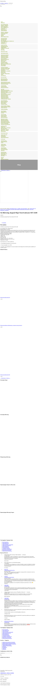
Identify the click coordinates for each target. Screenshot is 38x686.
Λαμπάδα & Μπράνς (4, 104)
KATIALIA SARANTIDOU (9, 621)
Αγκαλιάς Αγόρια (3, 85)
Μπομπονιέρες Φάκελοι (4, 96)
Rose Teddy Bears (3, 40)
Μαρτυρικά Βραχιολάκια (4, 120)
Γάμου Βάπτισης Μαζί (4, 149)
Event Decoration (4, 43)
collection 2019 (32, 208)
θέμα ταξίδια (27, 209)
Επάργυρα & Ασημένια (4, 67)
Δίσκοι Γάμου (3, 71)
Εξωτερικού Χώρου (4, 39)
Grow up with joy (3, 93)
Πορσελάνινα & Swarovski (5, 69)
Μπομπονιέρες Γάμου (4, 51)
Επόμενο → (8, 170)
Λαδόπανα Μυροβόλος (4, 109)
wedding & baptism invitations (7, 645)
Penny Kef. (6, 569)
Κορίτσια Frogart (3, 145)
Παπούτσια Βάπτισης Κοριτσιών (6, 83)
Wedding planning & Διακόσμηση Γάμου (8, 643)
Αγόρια (2, 158)
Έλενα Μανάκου (8, 209)
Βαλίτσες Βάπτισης (4, 102)
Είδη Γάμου (4, 646)
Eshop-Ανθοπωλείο (4, 30)
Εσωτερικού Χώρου (4, 38)
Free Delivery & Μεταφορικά (7, 549)
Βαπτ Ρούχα (3, 155)
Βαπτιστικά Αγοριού (4, 78)
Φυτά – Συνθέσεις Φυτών (5, 36)
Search (1, 4)
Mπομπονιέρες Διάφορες (4, 57)
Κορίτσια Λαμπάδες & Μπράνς (5, 106)
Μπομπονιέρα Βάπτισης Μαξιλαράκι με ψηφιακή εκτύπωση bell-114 (11, 325)
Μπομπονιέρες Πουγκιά (4, 95)
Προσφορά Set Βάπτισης (4, 159)
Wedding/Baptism (3, 47)
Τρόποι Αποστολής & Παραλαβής (7, 544)
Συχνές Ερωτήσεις (5, 629)
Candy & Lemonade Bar (4, 123)
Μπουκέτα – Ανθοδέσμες (4, 25)
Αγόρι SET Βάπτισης (4, 100)
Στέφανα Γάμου (3, 65)
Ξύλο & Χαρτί (3, 61)
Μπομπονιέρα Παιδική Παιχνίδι (5, 94)
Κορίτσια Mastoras (4, 148)
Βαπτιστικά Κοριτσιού (4, 79)
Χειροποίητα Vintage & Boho (5, 68)
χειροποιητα (6, 210)
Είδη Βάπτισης (3, 75)
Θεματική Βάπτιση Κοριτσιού (5, 122)
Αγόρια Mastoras (3, 147)
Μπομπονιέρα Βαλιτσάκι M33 (5, 374)
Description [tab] (4, 222)
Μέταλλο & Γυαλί (3, 60)
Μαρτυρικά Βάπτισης (4, 117)
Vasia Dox (6, 576)
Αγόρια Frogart (3, 144)
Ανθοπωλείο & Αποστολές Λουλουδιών (8, 642)
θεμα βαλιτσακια (22, 209)
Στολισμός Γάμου (3, 152)
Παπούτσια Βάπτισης (4, 80)
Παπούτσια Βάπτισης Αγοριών (5, 82)
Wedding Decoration (4, 45)
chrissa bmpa (6, 585)
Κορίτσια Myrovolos (4, 141)
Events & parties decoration (6, 644)
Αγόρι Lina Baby (3, 114)
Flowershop (3, 22)
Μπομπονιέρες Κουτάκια (4, 97)
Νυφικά (2, 74)
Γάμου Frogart (3, 135)
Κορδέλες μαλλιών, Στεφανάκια (5, 127)
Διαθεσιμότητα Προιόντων (6, 545)
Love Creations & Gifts (4, 24)
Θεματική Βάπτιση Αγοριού (5, 121)
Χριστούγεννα (3, 28)
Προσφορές (3, 150)
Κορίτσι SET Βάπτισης (4, 101)
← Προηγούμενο (3, 170)
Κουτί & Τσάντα (3, 103)
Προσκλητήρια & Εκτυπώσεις (7, 550)
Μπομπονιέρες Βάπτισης (4, 87)
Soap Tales (2, 89)
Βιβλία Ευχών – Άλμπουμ (4, 130)
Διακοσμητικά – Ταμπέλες (5, 129)
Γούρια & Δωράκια (4, 29)
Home (2, 21)
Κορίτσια (2, 157)
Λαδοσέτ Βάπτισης (4, 116)
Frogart (2, 142)
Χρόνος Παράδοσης (5, 546)
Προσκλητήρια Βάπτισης (4, 137)
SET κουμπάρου (3, 64)
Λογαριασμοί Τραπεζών (6, 548)
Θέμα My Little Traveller (15, 209)
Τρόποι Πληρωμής (5, 543)
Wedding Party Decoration (5, 48)
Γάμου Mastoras (3, 136)
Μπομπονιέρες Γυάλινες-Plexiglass (6, 92)
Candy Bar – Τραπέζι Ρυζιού (5, 73)
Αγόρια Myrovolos (3, 140)
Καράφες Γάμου (3, 72)
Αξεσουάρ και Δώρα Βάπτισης (5, 124)
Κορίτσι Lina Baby (4, 115)
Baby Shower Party (4, 128)
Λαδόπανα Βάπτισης (4, 107)
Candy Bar (4, 648)
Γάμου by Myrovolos (4, 134)
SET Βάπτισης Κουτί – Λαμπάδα (15, 208)
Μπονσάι (2, 35)
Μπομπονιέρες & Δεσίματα (6, 637)
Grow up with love (4, 58)
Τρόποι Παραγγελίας (5, 630)
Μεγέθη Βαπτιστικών (5, 547)
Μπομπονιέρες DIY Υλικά (5, 59)
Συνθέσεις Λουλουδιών (4, 26)
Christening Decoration (4, 46)
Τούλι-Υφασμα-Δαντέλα (4, 53)
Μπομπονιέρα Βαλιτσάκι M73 (5, 297)
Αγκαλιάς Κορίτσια (4, 86)
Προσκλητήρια (3, 131)
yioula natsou (6, 598)
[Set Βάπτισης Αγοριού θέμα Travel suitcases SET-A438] (14, 202)
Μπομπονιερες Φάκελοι (4, 56)
